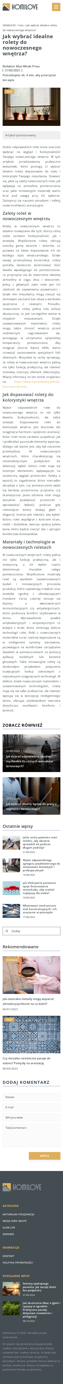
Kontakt (8, 1256)
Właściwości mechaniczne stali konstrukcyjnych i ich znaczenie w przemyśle (40, 909)
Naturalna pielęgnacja (18, 1214)
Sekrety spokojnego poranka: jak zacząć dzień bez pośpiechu (39, 1287)
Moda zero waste (15, 1221)
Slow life (9, 1227)
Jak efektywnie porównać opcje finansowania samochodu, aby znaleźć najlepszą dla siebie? (39, 888)
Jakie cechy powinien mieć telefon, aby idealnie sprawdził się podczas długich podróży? (40, 842)
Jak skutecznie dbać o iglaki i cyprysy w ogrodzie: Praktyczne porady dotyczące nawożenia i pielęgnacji (41, 1309)
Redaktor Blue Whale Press (21, 66)
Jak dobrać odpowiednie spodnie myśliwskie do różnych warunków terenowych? (29, 761)
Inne (9, 91)
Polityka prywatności (18, 1262)
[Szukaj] (7, 931)
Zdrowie (8, 1234)
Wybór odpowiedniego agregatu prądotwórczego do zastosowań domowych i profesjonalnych (41, 865)
